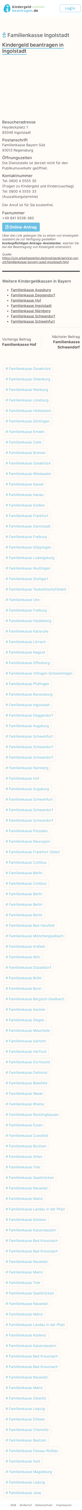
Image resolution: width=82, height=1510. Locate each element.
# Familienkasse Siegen (25, 1020)
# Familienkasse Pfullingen (27, 684)
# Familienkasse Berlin (24, 873)
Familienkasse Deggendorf (33, 295)
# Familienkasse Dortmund (28, 1062)
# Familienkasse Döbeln (25, 1419)
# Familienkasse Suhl (23, 1461)
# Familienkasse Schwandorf (29, 747)
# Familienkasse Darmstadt (28, 526)
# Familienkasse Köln (23, 957)
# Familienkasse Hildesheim (28, 410)
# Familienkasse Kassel (25, 484)
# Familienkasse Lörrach (26, 642)
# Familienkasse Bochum (26, 1146)
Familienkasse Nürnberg (31, 311)
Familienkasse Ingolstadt (31, 305)
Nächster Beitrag (66, 336)
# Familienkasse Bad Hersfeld (30, 925)
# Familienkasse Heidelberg (28, 621)
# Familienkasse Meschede (28, 1030)
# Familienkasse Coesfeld (27, 1135)
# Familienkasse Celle (23, 442)
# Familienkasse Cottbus (26, 862)
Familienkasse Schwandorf (33, 316)
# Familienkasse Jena (23, 1493)
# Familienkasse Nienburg (27, 389)
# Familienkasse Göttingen (27, 421)
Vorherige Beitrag (16, 339)
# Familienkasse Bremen (25, 452)
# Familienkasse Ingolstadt (28, 705)
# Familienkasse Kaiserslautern (31, 1230)
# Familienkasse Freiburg (26, 536)
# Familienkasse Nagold (25, 652)
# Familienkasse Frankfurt (27, 515)
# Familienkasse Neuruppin (28, 841)
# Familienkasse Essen (24, 1125)
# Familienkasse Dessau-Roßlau (32, 1450)
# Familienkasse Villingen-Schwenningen (39, 673)
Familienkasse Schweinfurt (33, 321)
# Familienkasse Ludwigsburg (30, 557)
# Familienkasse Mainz (24, 1198)
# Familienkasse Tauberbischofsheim (36, 589)
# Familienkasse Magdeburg (29, 1472)
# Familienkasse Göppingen (28, 547)
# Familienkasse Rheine (25, 1104)
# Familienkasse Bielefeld (26, 1083)
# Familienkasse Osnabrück (28, 368)
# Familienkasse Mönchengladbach (34, 936)
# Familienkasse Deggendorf (29, 715)
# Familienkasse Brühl (23, 978)
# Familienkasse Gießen (25, 505)
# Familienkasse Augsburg (27, 726)
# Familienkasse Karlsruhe (27, 631)
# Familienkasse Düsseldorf (28, 967)
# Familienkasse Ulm (23, 600)
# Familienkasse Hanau (25, 494)
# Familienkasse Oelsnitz (26, 1398)
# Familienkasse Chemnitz (27, 1429)
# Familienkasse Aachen (25, 1009)
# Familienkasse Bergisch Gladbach (35, 999)
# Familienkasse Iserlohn (26, 1041)
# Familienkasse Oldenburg (28, 379)
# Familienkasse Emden (25, 431)
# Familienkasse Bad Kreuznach (32, 1240)
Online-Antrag (23, 227)
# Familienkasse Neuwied (26, 1188)
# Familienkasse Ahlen (24, 1156)
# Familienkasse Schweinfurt (29, 736)
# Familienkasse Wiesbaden (28, 473)
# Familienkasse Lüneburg (27, 400)
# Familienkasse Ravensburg (29, 694)
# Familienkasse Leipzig (25, 1408)
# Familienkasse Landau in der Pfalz (35, 1209)
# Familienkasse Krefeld (25, 946)
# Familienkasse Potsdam (27, 831)
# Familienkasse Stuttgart (27, 579)
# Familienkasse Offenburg (28, 663)
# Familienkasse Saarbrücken (30, 1177)
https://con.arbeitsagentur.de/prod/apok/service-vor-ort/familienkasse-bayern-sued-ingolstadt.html (40, 260)
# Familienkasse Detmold (26, 1072)
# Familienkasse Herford (26, 1051)
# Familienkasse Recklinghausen (32, 1114)
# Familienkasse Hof (22, 778)
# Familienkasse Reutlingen (28, 568)
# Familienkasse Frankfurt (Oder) (33, 852)
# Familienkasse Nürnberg (27, 768)
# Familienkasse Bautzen (26, 1440)
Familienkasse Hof (26, 300)
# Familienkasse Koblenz (26, 1219)
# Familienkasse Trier (23, 1167)
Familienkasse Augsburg (31, 290)
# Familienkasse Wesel (24, 1093)
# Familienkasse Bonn (23, 988)
